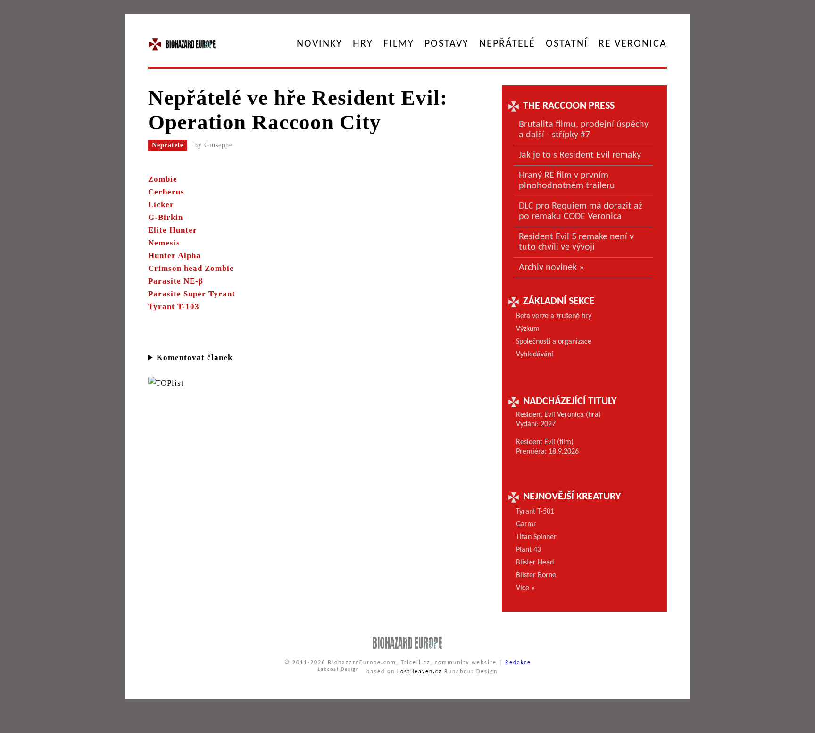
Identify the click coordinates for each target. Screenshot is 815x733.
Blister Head (535, 562)
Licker (161, 204)
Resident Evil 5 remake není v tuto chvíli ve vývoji (576, 242)
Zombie (162, 179)
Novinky (319, 44)
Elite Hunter (172, 230)
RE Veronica (633, 44)
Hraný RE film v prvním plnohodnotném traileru (567, 181)
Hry (363, 44)
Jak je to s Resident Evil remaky (580, 155)
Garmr (526, 524)
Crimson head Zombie (191, 268)
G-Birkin (165, 217)
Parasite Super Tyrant (191, 293)
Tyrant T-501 (535, 511)
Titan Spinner (536, 537)
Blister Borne (536, 575)
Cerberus (166, 191)
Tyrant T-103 (174, 306)
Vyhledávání (534, 354)
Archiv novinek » (551, 267)
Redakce (518, 663)
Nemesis (164, 242)
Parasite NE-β (175, 281)
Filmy (398, 44)
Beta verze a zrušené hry (553, 316)
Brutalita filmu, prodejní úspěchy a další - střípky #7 (584, 130)
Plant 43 (528, 550)
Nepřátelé (507, 44)
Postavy (446, 44)
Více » (525, 588)
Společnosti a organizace (553, 341)
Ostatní (567, 44)
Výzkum (528, 329)
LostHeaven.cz (419, 671)
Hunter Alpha (174, 255)
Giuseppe (218, 145)
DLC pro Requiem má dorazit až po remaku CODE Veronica (580, 211)
